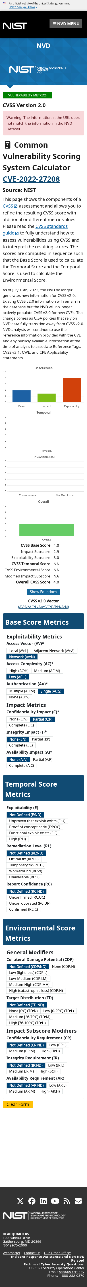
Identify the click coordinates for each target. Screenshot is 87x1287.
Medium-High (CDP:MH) (29, 984)
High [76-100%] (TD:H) (27, 1022)
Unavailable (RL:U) (24, 877)
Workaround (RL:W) (25, 871)
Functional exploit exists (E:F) (33, 832)
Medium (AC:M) (47, 670)
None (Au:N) (19, 697)
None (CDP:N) (63, 966)
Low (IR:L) (56, 1065)
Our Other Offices (57, 1252)
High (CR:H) (50, 1050)
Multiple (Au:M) (22, 691)
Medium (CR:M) (22, 1050)
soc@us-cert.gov (71, 1271)
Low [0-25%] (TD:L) (58, 1010)
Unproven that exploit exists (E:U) (37, 820)
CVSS (8, 206)
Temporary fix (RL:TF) (26, 865)
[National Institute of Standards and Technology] (34, 1217)
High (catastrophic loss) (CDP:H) (36, 990)
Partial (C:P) (42, 719)
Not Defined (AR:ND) (26, 1085)
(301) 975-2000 (15, 1245)
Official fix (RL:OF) (24, 859)
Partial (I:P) (41, 739)
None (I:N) (17, 739)
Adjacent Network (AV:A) (54, 650)
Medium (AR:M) (22, 1091)
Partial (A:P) (42, 759)
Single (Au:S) (51, 691)
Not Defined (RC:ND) (26, 891)
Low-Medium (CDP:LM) (28, 978)
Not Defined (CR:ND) (26, 1044)
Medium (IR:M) (21, 1071)
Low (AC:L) (17, 676)
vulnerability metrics (27, 95)
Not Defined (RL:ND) (26, 853)
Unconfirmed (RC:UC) (27, 897)
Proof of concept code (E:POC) (34, 826)
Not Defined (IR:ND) (26, 1065)
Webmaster (11, 1252)
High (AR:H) (50, 1091)
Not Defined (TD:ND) (26, 1004)
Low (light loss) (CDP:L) (28, 972)
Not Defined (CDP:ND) (27, 966)
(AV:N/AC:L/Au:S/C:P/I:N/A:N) (43, 606)
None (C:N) (18, 719)
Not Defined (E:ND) (25, 814)
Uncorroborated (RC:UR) (29, 903)
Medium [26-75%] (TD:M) (29, 1016)
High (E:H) (17, 838)
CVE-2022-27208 (31, 179)
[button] (66, 23)
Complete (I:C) (21, 745)
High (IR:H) (48, 1071)
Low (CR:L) (57, 1044)
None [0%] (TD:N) (23, 1010)
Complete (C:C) (21, 725)
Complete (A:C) (21, 765)
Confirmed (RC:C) (23, 909)
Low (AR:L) (57, 1085)
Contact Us (32, 1252)
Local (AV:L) (18, 650)
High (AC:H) (19, 670)
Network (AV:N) (22, 656)
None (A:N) (18, 759)
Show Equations (43, 591)
